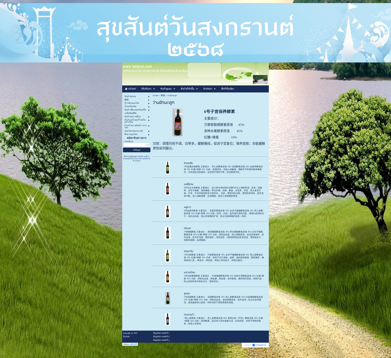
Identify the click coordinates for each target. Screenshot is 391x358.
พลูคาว (187, 207)
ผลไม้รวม (188, 184)
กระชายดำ (189, 315)
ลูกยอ (187, 294)
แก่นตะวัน (188, 251)
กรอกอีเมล (128, 141)
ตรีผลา (187, 228)
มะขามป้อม (189, 272)
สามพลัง (188, 163)
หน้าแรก (156, 95)
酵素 (163, 95)
